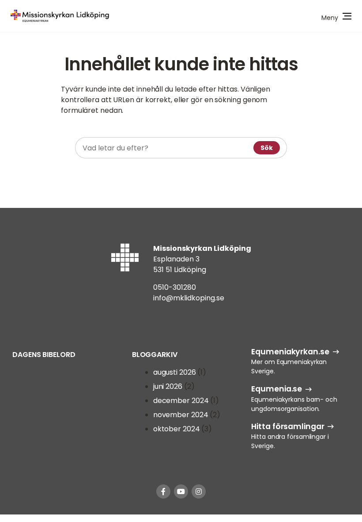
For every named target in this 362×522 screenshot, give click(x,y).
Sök (266, 147)
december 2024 (181, 400)
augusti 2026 (174, 372)
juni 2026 (167, 386)
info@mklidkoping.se (188, 298)
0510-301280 (174, 287)
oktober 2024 (176, 429)
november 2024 (180, 415)
